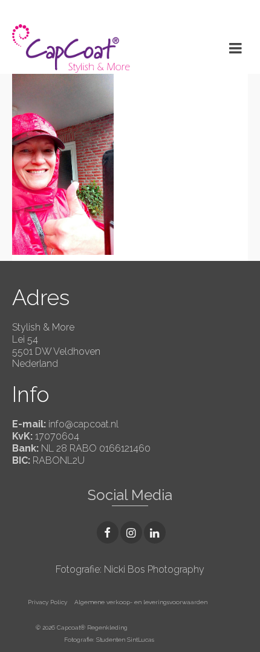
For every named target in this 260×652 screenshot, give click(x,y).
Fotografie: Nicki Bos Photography (130, 569)
